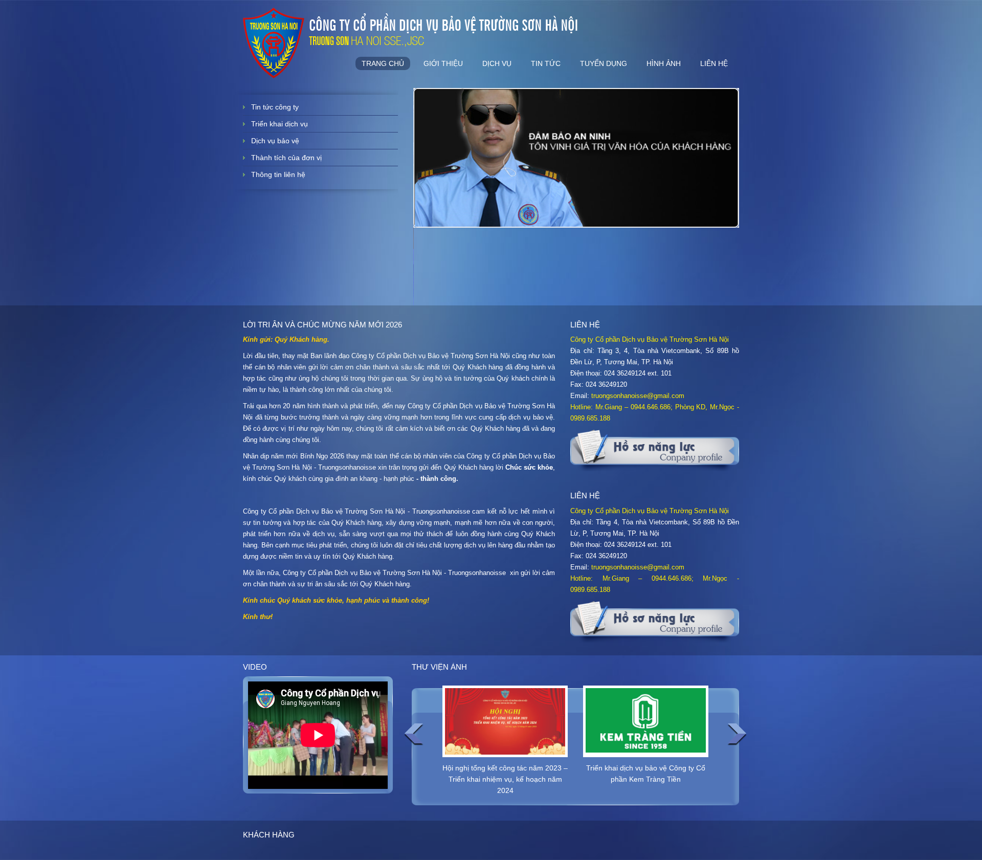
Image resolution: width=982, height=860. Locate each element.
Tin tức (546, 63)
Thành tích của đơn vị (286, 157)
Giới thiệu (443, 63)
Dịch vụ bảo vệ (275, 141)
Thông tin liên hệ (278, 174)
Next (737, 734)
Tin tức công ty (275, 107)
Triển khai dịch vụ (279, 124)
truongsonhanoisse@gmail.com (637, 396)
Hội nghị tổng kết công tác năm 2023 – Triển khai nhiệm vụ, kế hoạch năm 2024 (505, 779)
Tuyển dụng (603, 63)
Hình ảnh (663, 63)
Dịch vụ (496, 63)
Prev (413, 734)
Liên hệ (714, 63)
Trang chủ (383, 63)
